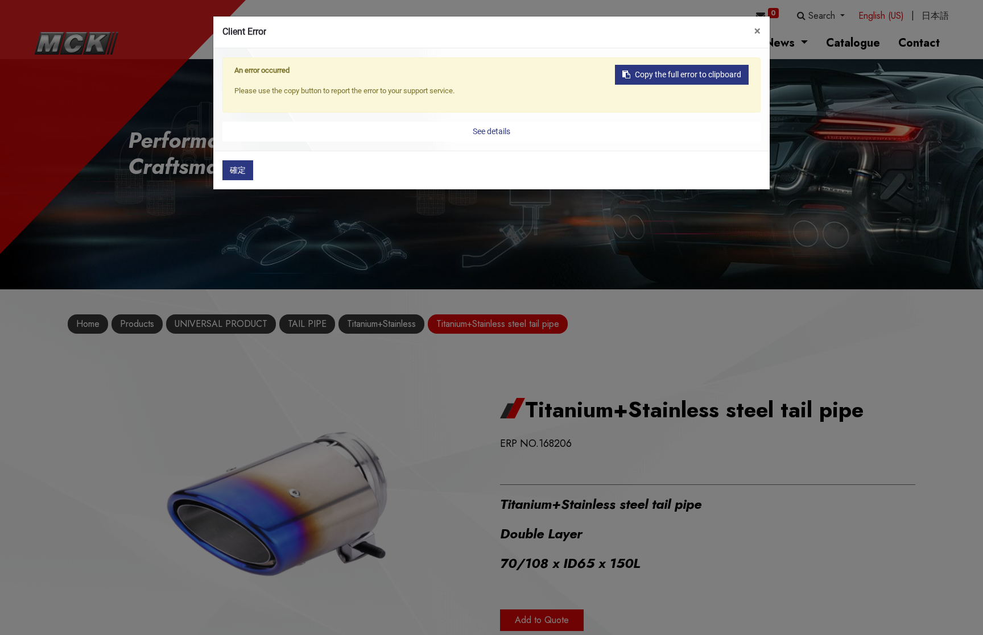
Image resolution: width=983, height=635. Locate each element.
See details (491, 131)
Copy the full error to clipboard (688, 74)
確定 (238, 170)
